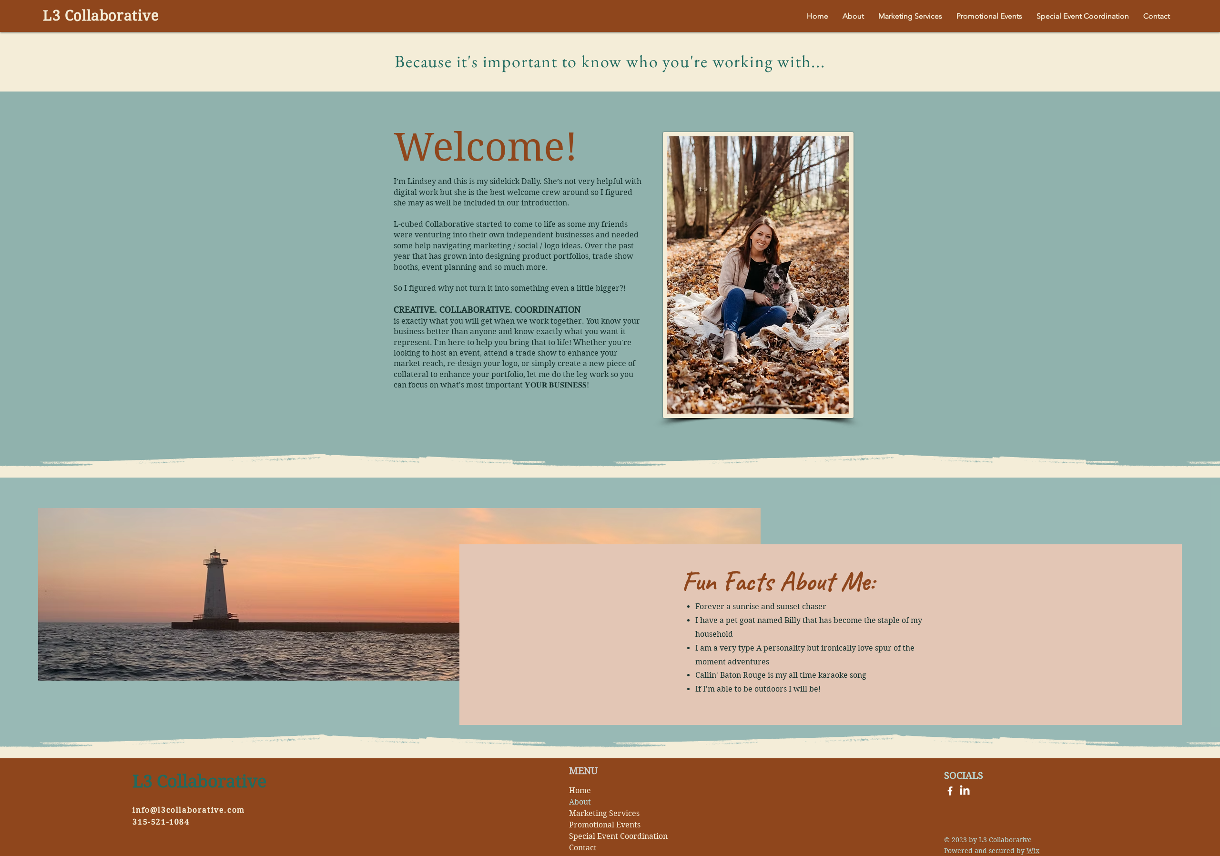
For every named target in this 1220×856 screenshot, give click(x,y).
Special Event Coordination (611, 836)
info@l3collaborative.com (188, 810)
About (580, 801)
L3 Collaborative (101, 15)
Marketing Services (604, 813)
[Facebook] (950, 791)
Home (580, 790)
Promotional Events (604, 824)
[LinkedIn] (965, 791)
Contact (583, 847)
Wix (1033, 850)
